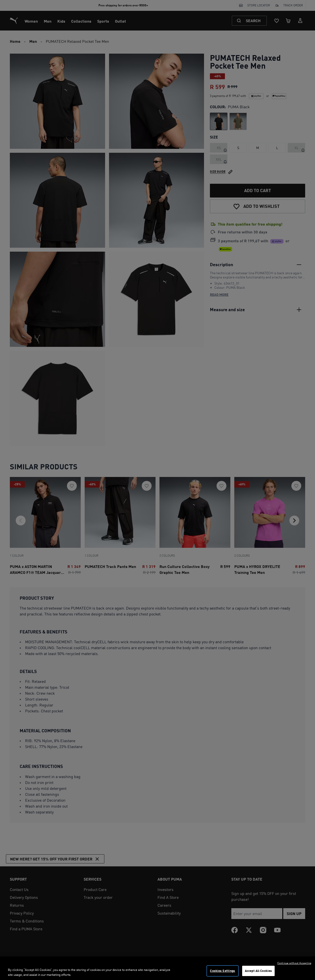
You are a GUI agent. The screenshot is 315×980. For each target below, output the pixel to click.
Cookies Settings (222, 971)
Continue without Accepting (294, 963)
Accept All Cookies (258, 971)
